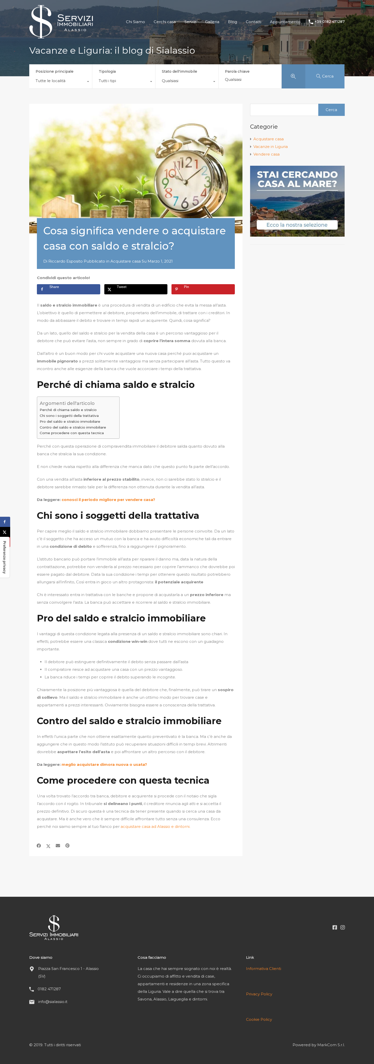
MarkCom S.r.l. (331, 1044)
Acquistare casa (125, 261)
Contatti (253, 21)
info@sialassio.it (52, 1001)
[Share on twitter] (48, 845)
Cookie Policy (259, 1019)
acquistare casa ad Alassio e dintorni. (155, 826)
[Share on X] (5, 532)
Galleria (212, 21)
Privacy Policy (259, 994)
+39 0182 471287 (329, 22)
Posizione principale (55, 71)
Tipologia (107, 71)
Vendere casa (266, 154)
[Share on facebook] (39, 845)
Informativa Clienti (263, 968)
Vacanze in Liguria (270, 146)
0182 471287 (49, 988)
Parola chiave (237, 71)
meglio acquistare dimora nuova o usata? (104, 764)
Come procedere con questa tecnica (72, 433)
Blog (232, 21)
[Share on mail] (58, 845)
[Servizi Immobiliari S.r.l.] (61, 36)
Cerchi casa (165, 21)
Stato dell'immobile (179, 71)
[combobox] (60, 82)
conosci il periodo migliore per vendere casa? (108, 499)
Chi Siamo (135, 21)
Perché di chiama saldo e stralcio (68, 410)
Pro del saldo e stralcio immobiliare (70, 421)
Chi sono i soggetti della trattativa (69, 416)
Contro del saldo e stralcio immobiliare (73, 427)
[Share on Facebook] (5, 522)
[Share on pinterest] (67, 845)
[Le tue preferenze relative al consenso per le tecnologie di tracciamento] (5, 557)
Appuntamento (285, 21)
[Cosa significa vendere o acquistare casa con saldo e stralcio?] (135, 169)
